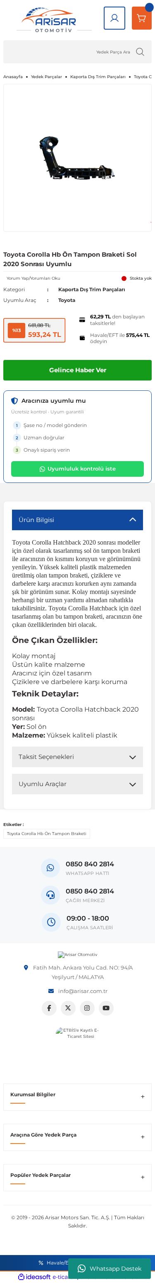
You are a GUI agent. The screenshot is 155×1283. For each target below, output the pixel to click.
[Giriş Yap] (114, 18)
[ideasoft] (34, 1277)
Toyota (66, 300)
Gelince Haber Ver (77, 370)
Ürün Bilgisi (36, 520)
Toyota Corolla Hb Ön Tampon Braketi (46, 833)
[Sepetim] (142, 18)
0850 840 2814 (90, 891)
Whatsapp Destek (115, 1268)
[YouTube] (106, 1008)
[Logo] (77, 954)
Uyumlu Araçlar (43, 784)
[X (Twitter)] (68, 1008)
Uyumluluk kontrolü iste (82, 468)
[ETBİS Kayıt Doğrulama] (77, 1048)
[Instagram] (87, 1008)
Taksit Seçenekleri (46, 757)
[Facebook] (49, 1008)
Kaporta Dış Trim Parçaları (91, 289)
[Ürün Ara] (140, 51)
